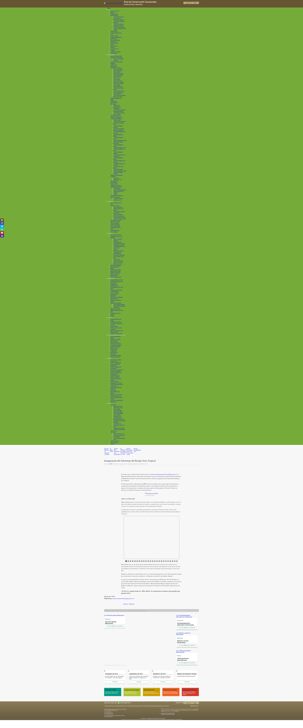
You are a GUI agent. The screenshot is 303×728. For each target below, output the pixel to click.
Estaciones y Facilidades (116, 297)
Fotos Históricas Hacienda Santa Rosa (119, 418)
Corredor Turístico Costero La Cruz (118, 199)
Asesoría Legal (114, 35)
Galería (115, 194)
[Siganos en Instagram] (192, 3)
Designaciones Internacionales (114, 14)
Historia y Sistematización (117, 241)
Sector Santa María (118, 73)
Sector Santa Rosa (118, 69)
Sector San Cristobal (119, 82)
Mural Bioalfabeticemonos (118, 250)
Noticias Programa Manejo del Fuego (115, 376)
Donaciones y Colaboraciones (114, 42)
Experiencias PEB (118, 261)
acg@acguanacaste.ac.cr (112, 710)
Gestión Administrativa (116, 37)
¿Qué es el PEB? (118, 239)
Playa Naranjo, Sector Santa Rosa (119, 212)
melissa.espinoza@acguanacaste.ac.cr (123, 598)
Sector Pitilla (117, 85)
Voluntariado (113, 53)
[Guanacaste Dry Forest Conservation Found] (129, 452)
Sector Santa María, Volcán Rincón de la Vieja (115, 227)
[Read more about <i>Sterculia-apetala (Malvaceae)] (114, 615)
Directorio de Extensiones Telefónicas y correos (114, 715)
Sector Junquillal (118, 70)
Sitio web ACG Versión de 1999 (168, 713)
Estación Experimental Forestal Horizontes (164, 474)
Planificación (113, 38)
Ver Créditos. (176, 711)
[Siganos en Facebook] (185, 3)
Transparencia (113, 46)
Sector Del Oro (117, 94)
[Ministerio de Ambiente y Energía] (107, 452)
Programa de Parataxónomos (114, 285)
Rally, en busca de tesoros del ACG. (118, 263)
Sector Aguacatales (118, 92)
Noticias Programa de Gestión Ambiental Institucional (115, 364)
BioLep (112, 314)
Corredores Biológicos (116, 345)
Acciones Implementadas (120, 189)
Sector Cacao (117, 78)
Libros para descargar (115, 277)
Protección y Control (115, 343)
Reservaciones (117, 120)
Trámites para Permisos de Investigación (116, 290)
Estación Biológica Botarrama (118, 142)
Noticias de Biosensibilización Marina (115, 392)
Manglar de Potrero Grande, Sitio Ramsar (119, 26)
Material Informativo (119, 191)
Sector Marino (114, 232)
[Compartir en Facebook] (2, 223)
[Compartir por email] (2, 233)
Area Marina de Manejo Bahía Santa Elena (120, 96)
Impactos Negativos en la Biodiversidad (116, 331)
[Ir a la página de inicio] (2, 220)
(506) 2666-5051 (109, 712)
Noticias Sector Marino (116, 394)
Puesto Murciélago (118, 169)
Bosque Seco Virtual (115, 269)
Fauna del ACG (118, 416)
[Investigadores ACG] (137, 452)
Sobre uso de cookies (160, 718)
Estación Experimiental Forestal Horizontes (119, 110)
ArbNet (148, 486)
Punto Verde (117, 259)
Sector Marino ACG (115, 115)
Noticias (112, 47)
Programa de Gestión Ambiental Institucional (116, 186)
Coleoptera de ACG (115, 313)
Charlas (112, 444)
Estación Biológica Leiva (120, 147)
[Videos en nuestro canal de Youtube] (190, 3)
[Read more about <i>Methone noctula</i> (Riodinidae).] (187, 634)
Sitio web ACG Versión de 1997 (168, 714)
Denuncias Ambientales (116, 333)
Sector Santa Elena (118, 83)
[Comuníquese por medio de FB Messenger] (198, 3)
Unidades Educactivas (119, 243)
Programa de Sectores (115, 67)
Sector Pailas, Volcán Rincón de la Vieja (115, 221)
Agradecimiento (194, 706)
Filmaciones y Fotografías (113, 295)
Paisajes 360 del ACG (119, 434)
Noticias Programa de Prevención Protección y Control (116, 397)
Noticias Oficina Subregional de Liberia (116, 382)
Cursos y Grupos (114, 293)
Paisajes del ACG (118, 406)
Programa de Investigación (113, 65)
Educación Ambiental (115, 265)
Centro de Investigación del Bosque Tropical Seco (119, 123)
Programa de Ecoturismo (116, 57)
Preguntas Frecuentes (115, 300)
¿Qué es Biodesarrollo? (116, 56)
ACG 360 (112, 432)
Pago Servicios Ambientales (114, 348)
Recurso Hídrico (114, 342)
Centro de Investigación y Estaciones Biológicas (116, 117)
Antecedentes (117, 188)
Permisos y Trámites (115, 339)
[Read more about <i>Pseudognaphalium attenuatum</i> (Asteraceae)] (187, 617)
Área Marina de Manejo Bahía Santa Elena (116, 196)
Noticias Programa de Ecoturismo (115, 367)
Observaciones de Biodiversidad (114, 274)
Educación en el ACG (115, 235)
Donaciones (117, 248)
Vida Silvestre (113, 341)
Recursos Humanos (115, 40)
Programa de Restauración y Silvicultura (114, 102)
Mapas (112, 301)
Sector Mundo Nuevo (119, 91)
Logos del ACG (114, 49)
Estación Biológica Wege (120, 171)
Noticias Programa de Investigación (115, 373)
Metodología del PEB (119, 245)
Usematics (196, 709)
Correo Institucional (108, 716)
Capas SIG (116, 178)
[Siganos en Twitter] (187, 3)
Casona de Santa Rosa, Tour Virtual (119, 436)
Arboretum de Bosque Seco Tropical (119, 113)
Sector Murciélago (118, 75)
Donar (112, 44)
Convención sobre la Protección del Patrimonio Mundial (119, 18)
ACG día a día (117, 423)
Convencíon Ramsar (119, 24)
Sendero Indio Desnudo (119, 217)
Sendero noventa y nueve (120, 219)
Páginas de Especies (115, 272)
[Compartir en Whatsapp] (2, 229)
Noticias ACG (114, 361)
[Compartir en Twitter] (2, 226)
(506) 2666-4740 (109, 713)
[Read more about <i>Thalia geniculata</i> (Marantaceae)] (187, 652)
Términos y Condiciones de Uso (148, 718)
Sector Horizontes (118, 86)
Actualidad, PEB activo (119, 246)
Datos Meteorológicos (115, 303)
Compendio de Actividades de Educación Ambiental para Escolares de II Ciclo (119, 255)
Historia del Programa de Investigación (116, 282)
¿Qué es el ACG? (114, 11)
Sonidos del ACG (114, 441)
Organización (113, 31)
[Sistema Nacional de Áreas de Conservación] (112, 452)
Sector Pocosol (117, 76)
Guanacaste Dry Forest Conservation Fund (181, 710)
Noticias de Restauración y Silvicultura (116, 385)
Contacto (112, 50)
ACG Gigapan (114, 442)
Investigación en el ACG (116, 280)
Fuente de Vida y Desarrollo (133, 4)
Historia (112, 12)
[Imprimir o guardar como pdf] (2, 236)
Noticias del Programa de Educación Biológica (116, 370)
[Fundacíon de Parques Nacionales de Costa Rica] (123, 452)
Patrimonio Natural (115, 346)
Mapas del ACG (118, 179)
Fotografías (113, 405)
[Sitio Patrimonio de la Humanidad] (117, 452)
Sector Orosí (117, 79)
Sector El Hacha (118, 81)
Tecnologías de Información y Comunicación (114, 182)
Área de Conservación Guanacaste (140, 1)
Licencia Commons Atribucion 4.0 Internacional (172, 719)
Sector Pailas (117, 72)
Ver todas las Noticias (115, 359)
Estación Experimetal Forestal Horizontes (119, 129)
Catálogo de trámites (115, 51)
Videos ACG (113, 431)
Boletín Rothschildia (115, 271)
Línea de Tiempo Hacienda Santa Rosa (119, 215)
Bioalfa (112, 316)
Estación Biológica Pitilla (120, 140)
